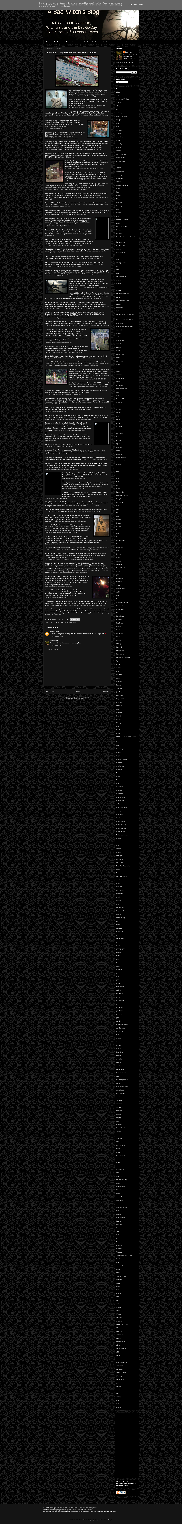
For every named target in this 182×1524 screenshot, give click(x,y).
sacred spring (120, 1093)
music (118, 842)
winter (118, 1345)
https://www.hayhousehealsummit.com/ (61, 446)
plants (118, 955)
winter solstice (121, 1348)
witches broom (121, 1373)
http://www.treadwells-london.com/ (90, 299)
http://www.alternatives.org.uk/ (59, 411)
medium (119, 790)
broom (118, 230)
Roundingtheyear (122, 1080)
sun (117, 1210)
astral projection (121, 171)
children (119, 290)
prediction (119, 993)
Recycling (119, 1052)
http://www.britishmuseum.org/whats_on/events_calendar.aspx (72, 419)
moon (118, 818)
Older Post (106, 691)
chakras (119, 280)
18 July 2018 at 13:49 (56, 636)
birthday (119, 202)
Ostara (118, 900)
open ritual (119, 893)
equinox (119, 468)
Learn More (132, 5)
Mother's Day (120, 831)
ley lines (119, 719)
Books (56, 42)
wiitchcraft (119, 1331)
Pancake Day (120, 917)
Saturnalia (119, 1107)
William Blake (120, 1341)
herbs (118, 637)
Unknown (53, 631)
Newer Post (49, 691)
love (117, 742)
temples (119, 1248)
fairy (117, 485)
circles (118, 304)
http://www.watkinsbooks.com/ (61, 207)
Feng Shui (119, 499)
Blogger (110, 1520)
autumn (118, 188)
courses (119, 333)
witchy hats (120, 1379)
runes (118, 1083)
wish (117, 1352)
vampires (119, 1279)
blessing (119, 206)
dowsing (119, 402)
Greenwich (119, 599)
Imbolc (118, 664)
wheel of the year (122, 1324)
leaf (117, 709)
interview (119, 681)
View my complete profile (124, 62)
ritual (118, 1066)
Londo (118, 730)
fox (117, 544)
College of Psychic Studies (125, 314)
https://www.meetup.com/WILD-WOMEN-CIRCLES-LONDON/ (80, 506)
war (117, 1304)
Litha (118, 726)
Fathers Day (120, 492)
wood (118, 1390)
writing (118, 1397)
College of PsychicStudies (124, 320)
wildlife (118, 1338)
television (119, 1245)
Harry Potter (120, 616)
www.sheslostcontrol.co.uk (94, 358)
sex (117, 1135)
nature (118, 852)
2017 (118, 95)
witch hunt (119, 1359)
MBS (117, 780)
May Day (119, 773)
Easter (118, 437)
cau (117, 273)
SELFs (118, 1131)
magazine (119, 752)
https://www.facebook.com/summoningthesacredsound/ (65, 245)
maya (118, 776)
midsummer (120, 800)
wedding (119, 1321)
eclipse (118, 440)
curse (118, 351)
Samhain (119, 1100)
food (117, 533)
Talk (117, 1231)
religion (118, 1055)
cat (117, 266)
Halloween (119, 606)
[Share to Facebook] (77, 619)
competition (120, 323)
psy (117, 1018)
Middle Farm (120, 797)
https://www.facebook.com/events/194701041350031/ (64, 394)
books (118, 223)
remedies (119, 1059)
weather (119, 1317)
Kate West (119, 695)
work (117, 1393)
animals (118, 147)
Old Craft (119, 886)
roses (118, 1076)
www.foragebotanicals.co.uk (92, 550)
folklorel (118, 526)
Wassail (118, 1307)
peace (118, 924)
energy (118, 450)
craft (117, 337)
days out (119, 368)
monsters (119, 814)
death (118, 371)
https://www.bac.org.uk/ (92, 258)
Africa (118, 106)
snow (118, 1152)
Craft (86, 42)
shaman (67, 622)
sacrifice (119, 1097)
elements (119, 447)
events (52, 622)
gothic (118, 592)
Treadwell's (120, 1266)
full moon (119, 554)
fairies (118, 481)
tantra (118, 1235)
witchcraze (119, 1369)
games (118, 561)
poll (117, 976)
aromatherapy (121, 161)
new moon (119, 859)
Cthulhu (118, 347)
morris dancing (121, 824)
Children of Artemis (122, 294)
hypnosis (119, 661)
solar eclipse (120, 1155)
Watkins (118, 1314)
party (118, 921)
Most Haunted (121, 828)
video (118, 1283)
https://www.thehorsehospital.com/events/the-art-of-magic (85, 168)
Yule (117, 1404)
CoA (117, 311)
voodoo (118, 1293)
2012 (118, 92)
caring (118, 259)
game (118, 557)
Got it (141, 5)
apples (118, 151)
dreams (118, 413)
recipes (118, 1049)
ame (117, 126)
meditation (119, 787)
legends (119, 716)
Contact (95, 42)
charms (118, 287)
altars (118, 123)
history (118, 640)
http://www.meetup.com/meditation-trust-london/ (64, 138)
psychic (118, 1021)
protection (119, 1014)
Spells (66, 42)
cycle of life (120, 354)
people (118, 935)
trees (118, 1269)
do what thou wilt (121, 388)
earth (118, 430)
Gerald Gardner (121, 568)
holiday (118, 644)
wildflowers (120, 1335)
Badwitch (53, 640)
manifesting (120, 766)
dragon (118, 406)
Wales (118, 1297)
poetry (118, 966)
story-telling (120, 1197)
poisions (119, 969)
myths (118, 845)
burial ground (120, 242)
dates (118, 364)
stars (118, 1183)
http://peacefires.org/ (56, 544)
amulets (119, 133)
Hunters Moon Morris (123, 657)
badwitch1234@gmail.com (93, 96)
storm (118, 1193)
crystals (118, 344)
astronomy (119, 178)
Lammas (119, 706)
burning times (120, 245)
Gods (118, 585)
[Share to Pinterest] (79, 619)
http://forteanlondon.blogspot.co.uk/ (58, 226)
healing (118, 626)
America (119, 130)
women (118, 1386)
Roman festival (121, 1073)
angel (118, 140)
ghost (118, 571)
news (118, 869)
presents (119, 1004)
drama (118, 409)
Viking (118, 1286)
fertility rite (119, 502)
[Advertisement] (77, 670)
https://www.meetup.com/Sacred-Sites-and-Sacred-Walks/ (66, 352)
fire (117, 512)
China (118, 297)
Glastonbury (120, 578)
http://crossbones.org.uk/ (82, 404)
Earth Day (119, 433)
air (117, 109)
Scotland (119, 1111)
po (117, 962)
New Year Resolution (123, 866)
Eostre (118, 464)
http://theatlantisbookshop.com (54, 128)
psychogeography (122, 1024)
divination (119, 385)
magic (118, 756)
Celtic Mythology (121, 276)
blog (117, 209)
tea (117, 1241)
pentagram (120, 931)
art (117, 164)
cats (117, 269)
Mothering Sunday (122, 835)
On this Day (120, 890)
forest (118, 537)
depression (120, 378)
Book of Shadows (122, 219)
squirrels (119, 1176)
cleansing (119, 307)
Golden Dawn (120, 588)
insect (118, 678)
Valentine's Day (121, 1276)
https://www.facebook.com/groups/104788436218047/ (65, 469)
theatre (118, 1259)
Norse (118, 873)
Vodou (118, 1290)
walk (117, 1300)
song (118, 1159)
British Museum (121, 226)
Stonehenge (120, 1190)
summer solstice (121, 1207)
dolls (117, 395)
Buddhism (119, 233)
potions (118, 990)
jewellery (119, 692)
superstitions (120, 1217)
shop (118, 1142)
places (118, 952)
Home (48, 42)
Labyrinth (119, 702)
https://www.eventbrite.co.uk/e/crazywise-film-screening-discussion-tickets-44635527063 (74, 149)
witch (118, 1355)
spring (118, 1173)
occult (118, 883)
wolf (117, 1383)
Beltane (118, 195)
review (118, 1062)
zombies (119, 1407)
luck (117, 745)
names (118, 849)
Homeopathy (120, 650)
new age (119, 855)
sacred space (120, 1090)
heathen (119, 630)
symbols (119, 1224)
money (118, 811)
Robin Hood (120, 1069)
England (119, 454)
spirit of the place (122, 1166)
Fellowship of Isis (122, 495)
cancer (118, 249)
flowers (118, 519)
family (118, 488)
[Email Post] (67, 619)
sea (117, 1121)
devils (118, 382)
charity (118, 283)
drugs (118, 419)
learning (119, 712)
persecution (120, 938)
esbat (118, 471)
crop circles (120, 340)
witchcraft (73, 622)
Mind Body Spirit (121, 807)
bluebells (119, 213)
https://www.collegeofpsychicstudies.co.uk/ (61, 318)
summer (119, 1204)
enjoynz (97, 1520)
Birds (118, 199)
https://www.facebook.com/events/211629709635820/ (90, 379)
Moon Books (120, 821)
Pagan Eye (120, 907)
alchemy (119, 113)
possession (120, 986)
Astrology (119, 175)
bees (118, 192)
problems (119, 1007)
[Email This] (71, 619)
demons (119, 375)
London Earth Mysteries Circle (126, 737)
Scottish (119, 1114)
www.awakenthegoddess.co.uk (67, 532)
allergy (118, 120)
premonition (120, 1000)
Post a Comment (53, 649)
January (119, 688)
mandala (119, 762)
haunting (119, 619)
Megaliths (119, 793)
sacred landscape (122, 1086)
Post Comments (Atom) (81, 698)
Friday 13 (119, 547)
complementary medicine (124, 326)
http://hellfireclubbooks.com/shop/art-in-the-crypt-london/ (70, 572)
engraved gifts (121, 457)
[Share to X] (75, 619)
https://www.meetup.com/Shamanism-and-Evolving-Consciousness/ (84, 605)
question (119, 1038)
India (118, 671)
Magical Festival (121, 759)
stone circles (120, 1186)
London (57, 622)
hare (117, 612)
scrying (118, 1117)
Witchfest (119, 1376)
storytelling (119, 1200)
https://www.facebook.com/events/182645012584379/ (93, 386)
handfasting (120, 609)
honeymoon (120, 654)
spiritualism (120, 1169)
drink (118, 416)
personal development (123, 942)
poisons (118, 973)
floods (118, 516)
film (117, 509)
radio (118, 1042)
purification (120, 1031)
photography (120, 949)
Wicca (118, 1328)
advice (118, 102)
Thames (119, 1252)
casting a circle (121, 263)
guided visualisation (122, 602)
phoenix (119, 945)
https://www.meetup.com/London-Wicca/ (88, 511)
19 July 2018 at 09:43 (56, 645)
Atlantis (118, 182)
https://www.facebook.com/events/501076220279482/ (64, 266)
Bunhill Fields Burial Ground (125, 237)
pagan (62, 622)
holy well (119, 647)
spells (118, 1162)
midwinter (119, 804)
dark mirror (120, 361)
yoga (118, 1400)
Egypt (118, 444)
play (117, 959)
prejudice (119, 997)
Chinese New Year (122, 301)
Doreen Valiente (121, 399)
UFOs (118, 1272)
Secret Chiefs (120, 1128)
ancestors (119, 137)
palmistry (119, 914)
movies (118, 838)
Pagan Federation (122, 911)
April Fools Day (121, 154)
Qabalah (119, 1035)
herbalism (119, 633)
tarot (117, 1238)
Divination (76, 42)
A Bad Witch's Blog (122, 99)
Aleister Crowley (121, 116)
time (117, 1262)
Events (105, 42)
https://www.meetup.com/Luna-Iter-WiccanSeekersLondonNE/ (75, 308)
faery (118, 478)
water (118, 1310)
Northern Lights (121, 876)
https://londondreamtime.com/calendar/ (60, 343)
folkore (118, 530)
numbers (119, 880)
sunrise (118, 1214)
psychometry (120, 1028)
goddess (119, 581)
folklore (118, 523)
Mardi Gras (120, 769)
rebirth (118, 1045)
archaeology (120, 157)
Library (118, 723)
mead (118, 783)
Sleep (118, 1148)
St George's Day (121, 1179)
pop (117, 980)
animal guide (120, 144)
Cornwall (119, 330)
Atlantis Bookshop (122, 185)
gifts (117, 575)
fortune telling (120, 540)
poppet (118, 983)
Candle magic (120, 252)
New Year (119, 862)
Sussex (118, 1221)
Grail (117, 595)
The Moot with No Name (124, 1255)
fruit (117, 550)
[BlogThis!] (73, 619)
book (118, 216)
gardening (119, 564)
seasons (119, 1124)
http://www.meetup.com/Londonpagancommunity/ (72, 189)
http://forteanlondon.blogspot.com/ (57, 498)
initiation (119, 675)
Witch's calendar (121, 1362)
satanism (119, 1104)
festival (118, 506)
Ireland (118, 685)
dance (118, 357)
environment (120, 461)
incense (118, 668)
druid (118, 423)
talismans (119, 1228)
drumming (119, 426)
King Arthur (120, 699)
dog (117, 392)
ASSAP (118, 168)
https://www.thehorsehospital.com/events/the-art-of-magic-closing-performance (69, 559)
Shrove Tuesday (121, 1145)
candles (118, 256)
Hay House (120, 623)
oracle (118, 897)
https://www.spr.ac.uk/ (79, 214)
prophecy (119, 1011)
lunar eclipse (120, 749)
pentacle (119, 928)
